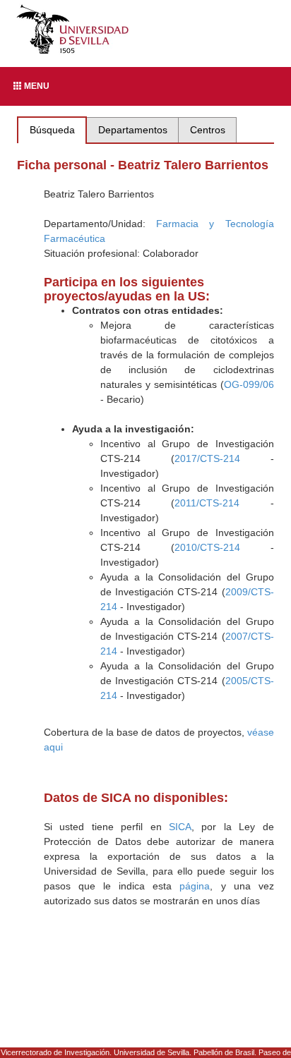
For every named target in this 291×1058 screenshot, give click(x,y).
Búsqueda (52, 129)
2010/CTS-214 (207, 547)
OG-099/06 (249, 384)
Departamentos (132, 129)
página (194, 886)
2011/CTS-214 (206, 503)
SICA (180, 826)
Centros (207, 129)
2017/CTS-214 (207, 458)
